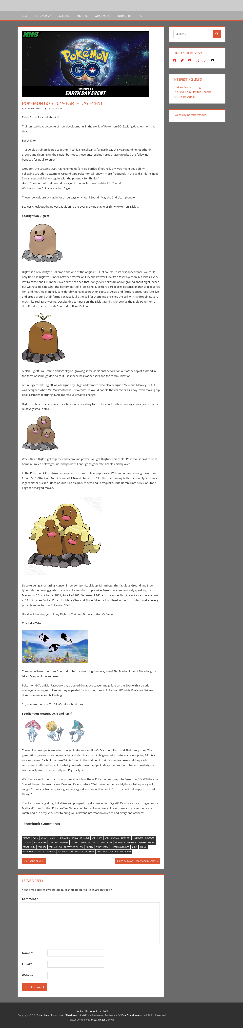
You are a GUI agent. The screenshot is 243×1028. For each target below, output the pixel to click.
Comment (30, 899)
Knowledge (40, 842)
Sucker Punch (65, 851)
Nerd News (42, 16)
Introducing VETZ (34, 861)
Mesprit (75, 842)
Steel (38, 851)
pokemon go (55, 847)
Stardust (28, 851)
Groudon (150, 837)
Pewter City (29, 847)
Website (27, 975)
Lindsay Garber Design (187, 87)
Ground (27, 842)
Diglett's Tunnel (69, 837)
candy (44, 837)
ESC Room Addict (184, 97)
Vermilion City (110, 851)
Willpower (125, 851)
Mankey (64, 842)
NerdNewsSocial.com (51, 1015)
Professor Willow (73, 847)
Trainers (89, 851)
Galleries (64, 16)
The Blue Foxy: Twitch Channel (192, 92)
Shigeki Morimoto (119, 847)
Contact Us (124, 16)
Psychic (89, 847)
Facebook (138, 837)
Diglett (54, 837)
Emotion (125, 837)
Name (27, 953)
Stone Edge (49, 851)
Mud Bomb (107, 842)
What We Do (102, 16)
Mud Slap (120, 842)
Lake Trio (53, 842)
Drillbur (84, 837)
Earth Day (97, 837)
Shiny (134, 847)
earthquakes (112, 837)
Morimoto (93, 842)
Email (27, 964)
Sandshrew (102, 847)
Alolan (27, 837)
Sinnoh (143, 847)
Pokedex (42, 847)
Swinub (79, 851)
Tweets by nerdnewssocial (190, 115)
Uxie (99, 851)
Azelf (36, 837)
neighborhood (147, 842)
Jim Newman (55, 108)
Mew (83, 842)
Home (24, 16)
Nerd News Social (76, 1015)
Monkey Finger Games (101, 1019)
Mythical (132, 842)
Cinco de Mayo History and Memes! (136, 861)
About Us (82, 16)
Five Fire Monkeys (131, 1015)
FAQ (140, 16)
